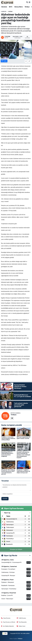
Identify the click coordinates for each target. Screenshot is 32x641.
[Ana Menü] (29, 2)
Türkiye (27, 7)
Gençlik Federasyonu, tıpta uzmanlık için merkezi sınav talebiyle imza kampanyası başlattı (23, 455)
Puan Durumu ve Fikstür (9, 622)
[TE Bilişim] (5, 416)
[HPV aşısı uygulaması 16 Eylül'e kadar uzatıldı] (24, 432)
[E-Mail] (12, 418)
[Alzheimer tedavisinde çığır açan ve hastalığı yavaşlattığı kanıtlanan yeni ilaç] (16, 49)
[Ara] (27, 2)
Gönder (5, 498)
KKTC (10, 7)
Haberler (3, 11)
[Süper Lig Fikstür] (30, 555)
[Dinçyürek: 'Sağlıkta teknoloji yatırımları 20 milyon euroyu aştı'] (24, 464)
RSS (5, 633)
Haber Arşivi (22, 626)
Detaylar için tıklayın (16, 549)
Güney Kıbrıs (18, 7)
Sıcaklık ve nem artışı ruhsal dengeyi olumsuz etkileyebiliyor (8, 438)
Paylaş (5, 60)
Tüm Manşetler (23, 622)
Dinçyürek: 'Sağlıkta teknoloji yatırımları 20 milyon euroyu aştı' (23, 471)
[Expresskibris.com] (7, 2)
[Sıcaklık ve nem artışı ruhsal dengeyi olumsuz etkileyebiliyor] (8, 432)
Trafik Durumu (22, 618)
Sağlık (10, 11)
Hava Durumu (6, 618)
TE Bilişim (13, 414)
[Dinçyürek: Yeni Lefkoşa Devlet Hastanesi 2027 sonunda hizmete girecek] (8, 464)
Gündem (4, 7)
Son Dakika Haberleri (8, 626)
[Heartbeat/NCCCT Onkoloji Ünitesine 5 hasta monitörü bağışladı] (8, 447)
